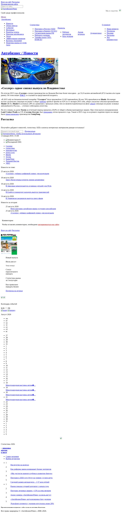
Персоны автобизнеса (15, 34)
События (9, 28)
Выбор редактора (13, 459)
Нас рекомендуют (112, 38)
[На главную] (9, 9)
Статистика (34, 25)
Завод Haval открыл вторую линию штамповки (25, 180)
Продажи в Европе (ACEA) (46, 31)
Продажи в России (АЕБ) (45, 29)
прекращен (47, 112)
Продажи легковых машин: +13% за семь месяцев (30, 491)
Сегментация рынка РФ (44, 33)
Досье (8, 36)
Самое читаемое (12, 456)
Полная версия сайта (9, 4)
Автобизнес (6, 19)
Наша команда (112, 29)
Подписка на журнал (14, 291)
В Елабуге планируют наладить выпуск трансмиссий (27, 192)
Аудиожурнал (96, 33)
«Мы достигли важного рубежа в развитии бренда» (31, 473)
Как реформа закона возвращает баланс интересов (30, 469)
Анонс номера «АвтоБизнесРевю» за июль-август (30, 495)
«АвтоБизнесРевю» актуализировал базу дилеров (30, 499)
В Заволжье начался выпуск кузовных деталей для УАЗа (28, 186)
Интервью (10, 30)
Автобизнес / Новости (19, 53)
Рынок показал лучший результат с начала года (29, 486)
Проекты (61, 28)
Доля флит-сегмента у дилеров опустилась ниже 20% (32, 504)
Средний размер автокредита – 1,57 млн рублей (29, 482)
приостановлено (12, 114)
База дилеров (67, 36)
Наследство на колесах (19, 465)
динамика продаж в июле (6, 450)
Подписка (111, 31)
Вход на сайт (6, 2)
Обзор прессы (11, 26)
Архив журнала (81, 33)
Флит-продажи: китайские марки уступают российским (33, 209)
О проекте (106, 25)
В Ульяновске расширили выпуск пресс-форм (24, 198)
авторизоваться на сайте (48, 225)
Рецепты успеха (12, 32)
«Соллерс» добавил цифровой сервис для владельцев (27, 174)
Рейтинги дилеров (42, 35)
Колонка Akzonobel (14, 41)
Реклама (110, 33)
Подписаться (30, 131)
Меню (3, 17)
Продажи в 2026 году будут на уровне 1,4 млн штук (31, 478)
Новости (9, 23)
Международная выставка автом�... (21, 385)
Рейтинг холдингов (66, 33)
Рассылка (16, 2)
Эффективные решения (15, 38)
